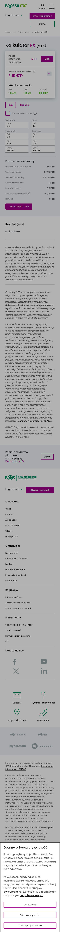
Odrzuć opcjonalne (30, 915)
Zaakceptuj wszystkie (30, 925)
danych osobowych (31, 895)
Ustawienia (30, 904)
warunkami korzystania (18, 891)
